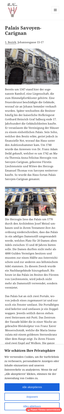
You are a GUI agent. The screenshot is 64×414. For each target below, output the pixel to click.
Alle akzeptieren (32, 387)
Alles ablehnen (32, 406)
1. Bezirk (10, 42)
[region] (32, 379)
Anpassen (32, 396)
